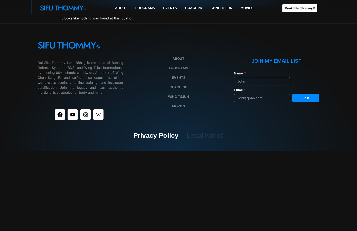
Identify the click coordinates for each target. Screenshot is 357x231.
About (121, 8)
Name (239, 73)
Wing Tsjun (222, 8)
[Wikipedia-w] (98, 114)
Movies (247, 8)
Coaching (194, 8)
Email (238, 90)
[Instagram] (85, 114)
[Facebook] (60, 114)
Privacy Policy (155, 135)
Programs (145, 8)
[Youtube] (73, 114)
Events (170, 8)
